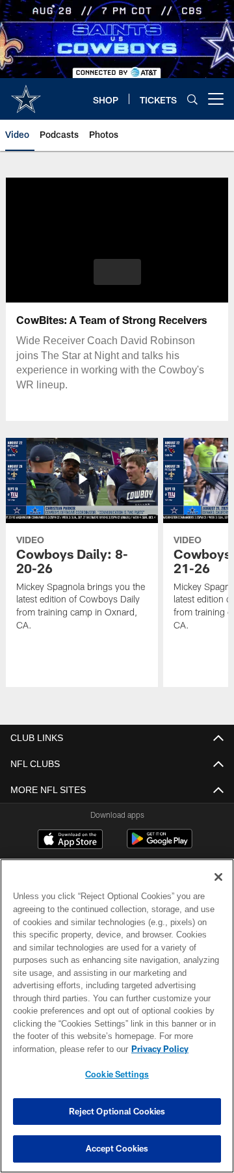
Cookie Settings (117, 1074)
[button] (117, 272)
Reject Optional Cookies (117, 1111)
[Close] (218, 877)
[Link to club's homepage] (26, 93)
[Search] (192, 99)
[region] (117, 1016)
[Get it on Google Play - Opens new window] (159, 845)
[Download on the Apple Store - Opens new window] (70, 840)
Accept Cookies (117, 1148)
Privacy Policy (56, 1049)
